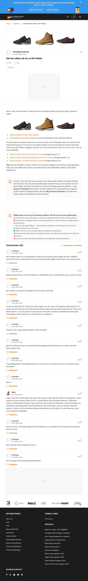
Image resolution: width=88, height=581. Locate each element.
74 (59, 154)
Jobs (7, 522)
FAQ (7, 526)
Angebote (16, 23)
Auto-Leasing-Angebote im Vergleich (57, 536)
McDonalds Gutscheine (53, 543)
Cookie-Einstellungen (13, 550)
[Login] (74, 16)
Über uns (9, 519)
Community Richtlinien (13, 546)
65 (68, 157)
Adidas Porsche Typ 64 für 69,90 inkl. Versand (27, 161)
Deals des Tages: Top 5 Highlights (56, 529)
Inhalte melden (11, 536)
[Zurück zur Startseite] (15, 17)
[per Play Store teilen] (18, 575)
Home (8, 23)
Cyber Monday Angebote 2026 (55, 560)
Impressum (10, 532)
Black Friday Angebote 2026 (54, 553)
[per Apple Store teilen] (14, 575)
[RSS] (22, 575)
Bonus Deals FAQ (12, 529)
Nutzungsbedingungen (13, 539)
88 (59, 161)
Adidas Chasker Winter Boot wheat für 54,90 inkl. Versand (32, 157)
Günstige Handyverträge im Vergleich (57, 533)
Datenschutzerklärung (13, 543)
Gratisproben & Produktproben (55, 540)
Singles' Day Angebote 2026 (54, 557)
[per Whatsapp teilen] (10, 575)
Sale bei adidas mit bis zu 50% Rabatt (24, 135)
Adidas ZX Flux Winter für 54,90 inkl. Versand (27, 154)
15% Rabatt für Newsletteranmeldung (24, 138)
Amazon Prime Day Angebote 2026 (57, 564)
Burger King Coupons (52, 547)
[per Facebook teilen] (6, 575)
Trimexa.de (48, 519)
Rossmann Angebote (52, 550)
